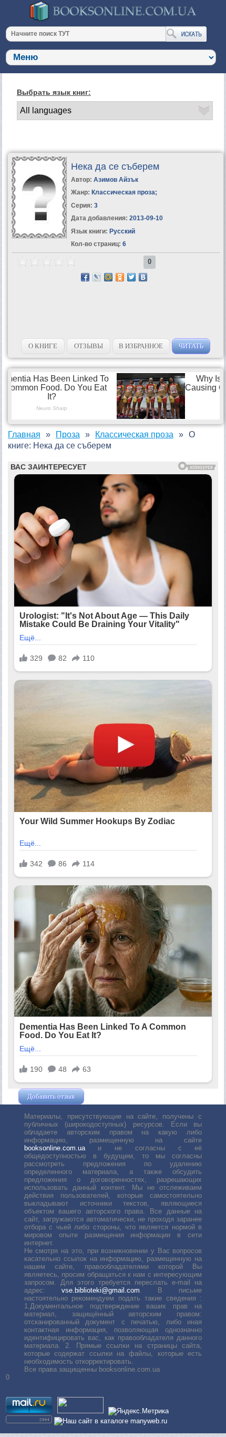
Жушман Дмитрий (114, 1096)
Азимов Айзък (116, 179)
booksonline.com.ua (54, 1148)
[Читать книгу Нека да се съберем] (39, 236)
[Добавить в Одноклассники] (120, 277)
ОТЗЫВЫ (88, 346)
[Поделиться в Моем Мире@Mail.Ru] (108, 277)
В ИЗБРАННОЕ (141, 346)
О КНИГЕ (42, 346)
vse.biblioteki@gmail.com (100, 1290)
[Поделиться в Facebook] (85, 277)
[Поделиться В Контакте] (143, 277)
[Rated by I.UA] (80, 1411)
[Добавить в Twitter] (131, 277)
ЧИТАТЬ (191, 346)
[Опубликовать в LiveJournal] (97, 277)
